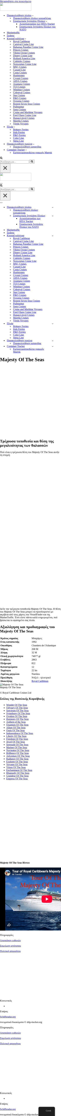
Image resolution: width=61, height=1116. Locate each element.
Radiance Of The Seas (17, 758)
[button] (32, 15)
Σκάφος (10, 35)
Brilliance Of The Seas (17, 753)
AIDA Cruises (20, 81)
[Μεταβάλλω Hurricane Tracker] (52, 340)
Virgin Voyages (20, 123)
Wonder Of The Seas (16, 705)
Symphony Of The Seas (18, 713)
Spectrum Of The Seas (17, 710)
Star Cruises (19, 95)
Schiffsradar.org (8, 1016)
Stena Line (18, 141)
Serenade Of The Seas (17, 744)
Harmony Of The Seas (17, 719)
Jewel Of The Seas (15, 741)
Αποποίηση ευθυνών (10, 940)
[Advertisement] (30, 402)
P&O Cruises (19, 98)
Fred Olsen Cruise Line (24, 115)
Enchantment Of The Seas (19, 770)
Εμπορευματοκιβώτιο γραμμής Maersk (32, 152)
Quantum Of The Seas (17, 724)
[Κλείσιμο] (5, 168)
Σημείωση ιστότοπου (10, 945)
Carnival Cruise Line (23, 44)
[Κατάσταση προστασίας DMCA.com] (30, 995)
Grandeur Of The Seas (17, 775)
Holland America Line (24, 58)
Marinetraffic (13, 32)
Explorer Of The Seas (17, 761)
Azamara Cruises (21, 84)
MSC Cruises (19, 67)
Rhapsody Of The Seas (17, 773)
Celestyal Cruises (21, 92)
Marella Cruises (21, 121)
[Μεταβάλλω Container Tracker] (52, 346)
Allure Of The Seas (15, 727)
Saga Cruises (19, 109)
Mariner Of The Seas (16, 747)
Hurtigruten (19, 75)
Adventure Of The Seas (18, 756)
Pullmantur (18, 106)
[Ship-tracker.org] (15, 10)
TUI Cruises (19, 86)
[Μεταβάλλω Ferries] (52, 323)
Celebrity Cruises (21, 61)
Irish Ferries (19, 132)
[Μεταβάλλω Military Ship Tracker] (52, 215)
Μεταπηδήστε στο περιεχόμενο (15, 1)
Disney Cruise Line (22, 55)
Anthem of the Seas (16, 722)
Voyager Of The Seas (17, 764)
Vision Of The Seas (16, 767)
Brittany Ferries (20, 129)
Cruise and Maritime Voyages (27, 112)
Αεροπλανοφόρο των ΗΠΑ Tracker (37, 24)
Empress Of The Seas (17, 778)
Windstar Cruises (21, 89)
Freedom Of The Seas (17, 739)
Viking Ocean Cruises (24, 52)
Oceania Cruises (21, 101)
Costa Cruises (20, 72)
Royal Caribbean (21, 41)
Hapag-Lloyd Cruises (23, 118)
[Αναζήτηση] (1, 158)
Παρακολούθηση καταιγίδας (27, 146)
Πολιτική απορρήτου (10, 951)
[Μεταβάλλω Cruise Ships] (52, 235)
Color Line (18, 138)
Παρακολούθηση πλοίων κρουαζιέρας (32, 18)
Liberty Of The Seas (16, 736)
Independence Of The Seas (19, 733)
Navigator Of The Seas (17, 750)
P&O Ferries (19, 135)
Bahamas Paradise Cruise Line (28, 47)
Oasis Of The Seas (15, 730)
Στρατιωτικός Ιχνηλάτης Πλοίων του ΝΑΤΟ (37, 28)
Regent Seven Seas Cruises (26, 103)
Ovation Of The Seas (16, 716)
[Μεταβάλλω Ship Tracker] (52, 207)
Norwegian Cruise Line (24, 64)
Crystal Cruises (20, 78)
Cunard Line (19, 69)
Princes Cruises (20, 50)
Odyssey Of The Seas (17, 707)
